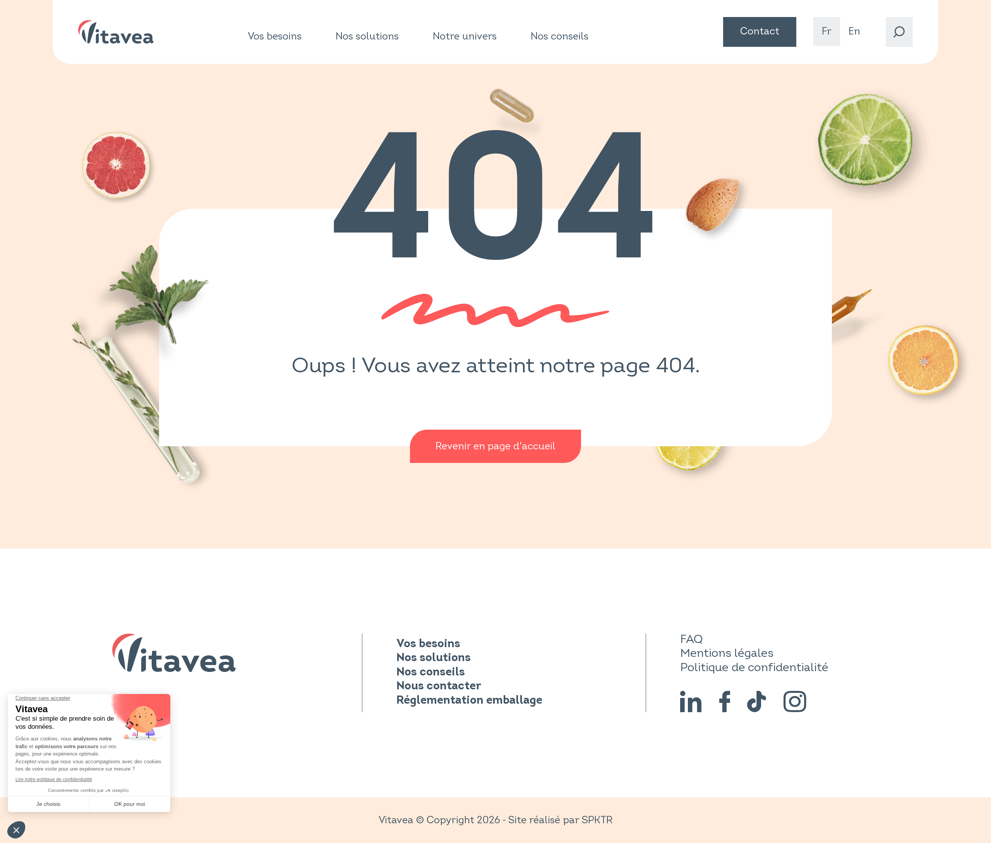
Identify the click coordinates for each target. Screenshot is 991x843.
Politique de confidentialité (754, 667)
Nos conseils (559, 36)
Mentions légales (726, 653)
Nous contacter (438, 686)
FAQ (691, 639)
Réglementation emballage (469, 700)
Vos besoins (275, 37)
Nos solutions (367, 37)
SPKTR (597, 820)
